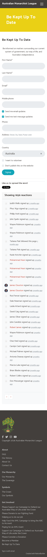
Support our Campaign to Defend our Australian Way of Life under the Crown (22, 532)
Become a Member (10, 540)
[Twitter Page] (6, 437)
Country (5, 147)
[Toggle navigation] (42, 4)
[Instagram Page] (11, 437)
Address (17, 134)
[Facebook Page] (3, 437)
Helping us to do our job (12, 517)
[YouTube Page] (15, 437)
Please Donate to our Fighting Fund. (17, 513)
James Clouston (16, 285)
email (13, 551)
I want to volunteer (13, 160)
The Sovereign (8, 480)
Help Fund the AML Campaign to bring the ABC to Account (22, 522)
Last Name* (7, 73)
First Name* (7, 60)
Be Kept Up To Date (11, 544)
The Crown (6, 492)
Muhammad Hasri (17, 260)
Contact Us (7, 465)
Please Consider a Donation (14, 537)
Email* (4, 85)
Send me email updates (15, 111)
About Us (6, 462)
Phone (5, 122)
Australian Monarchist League (19, 3)
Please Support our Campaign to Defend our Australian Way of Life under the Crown (21, 508)
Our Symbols (7, 495)
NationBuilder (40, 553)
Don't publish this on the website (19, 165)
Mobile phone (8, 98)
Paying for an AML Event (13, 527)
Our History (7, 458)
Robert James (16, 327)
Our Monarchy (8, 477)
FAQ (4, 454)
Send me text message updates (19, 116)
